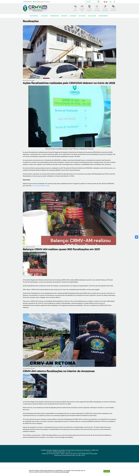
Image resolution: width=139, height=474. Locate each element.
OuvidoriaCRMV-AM (113, 9)
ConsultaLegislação (105, 9)
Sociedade (73, 15)
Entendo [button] (106, 471)
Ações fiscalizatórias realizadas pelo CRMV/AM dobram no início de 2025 (69, 83)
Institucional (34, 15)
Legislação (44, 15)
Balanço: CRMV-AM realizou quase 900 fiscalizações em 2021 (61, 249)
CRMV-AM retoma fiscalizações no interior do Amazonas (59, 371)
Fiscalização (92, 15)
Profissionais (54, 15)
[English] (104, 1)
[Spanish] (106, 1)
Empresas (64, 15)
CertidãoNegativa (89, 9)
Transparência (103, 15)
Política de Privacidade (61, 472)
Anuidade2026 (82, 9)
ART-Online (82, 15)
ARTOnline (75, 9)
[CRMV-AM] (35, 10)
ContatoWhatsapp (97, 9)
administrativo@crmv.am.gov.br (81, 452)
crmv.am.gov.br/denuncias (40, 185)
